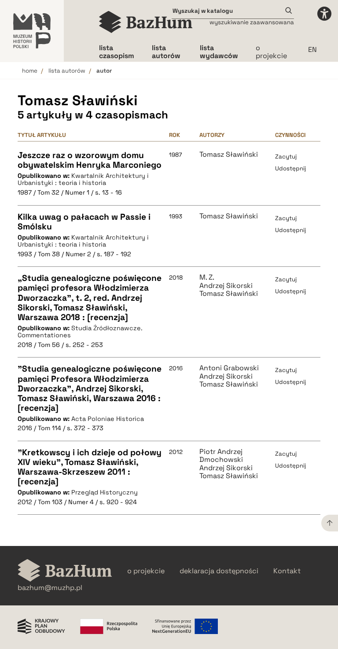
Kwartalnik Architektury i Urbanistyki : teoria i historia (83, 179)
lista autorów (66, 70)
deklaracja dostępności (219, 571)
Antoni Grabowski (229, 368)
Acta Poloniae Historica (107, 419)
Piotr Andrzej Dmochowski (221, 456)
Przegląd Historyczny (104, 492)
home (29, 70)
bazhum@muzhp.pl (50, 588)
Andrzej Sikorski (226, 286)
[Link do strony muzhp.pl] (32, 31)
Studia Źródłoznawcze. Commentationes (80, 331)
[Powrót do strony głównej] (65, 571)
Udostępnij (290, 168)
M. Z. (206, 277)
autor (104, 70)
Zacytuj (286, 156)
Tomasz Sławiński (228, 155)
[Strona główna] (146, 22)
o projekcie (271, 51)
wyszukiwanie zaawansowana (251, 22)
